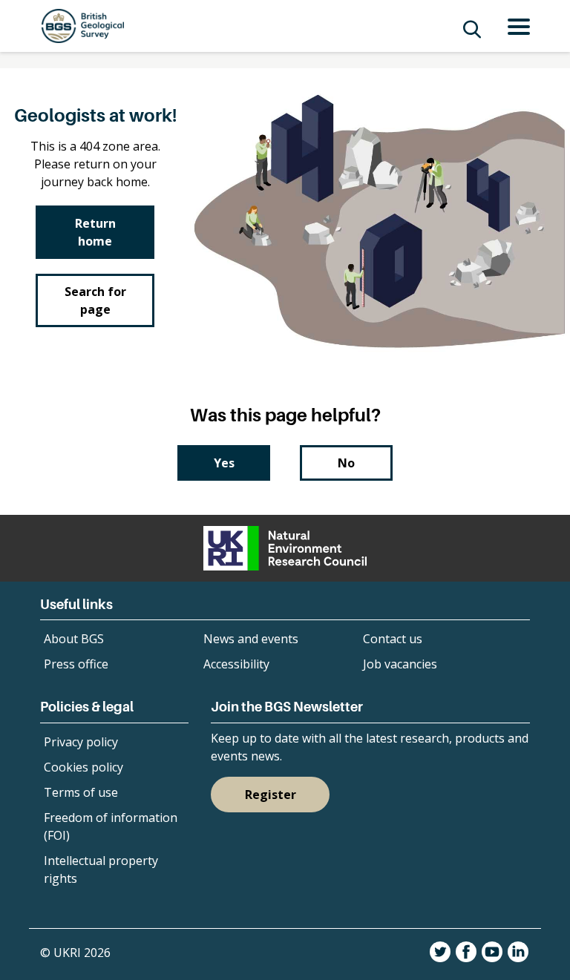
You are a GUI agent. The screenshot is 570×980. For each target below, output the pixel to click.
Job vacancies (400, 664)
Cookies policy (83, 767)
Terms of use (81, 792)
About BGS (74, 639)
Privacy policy (81, 742)
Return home (95, 232)
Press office (76, 664)
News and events (250, 639)
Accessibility (236, 664)
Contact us (392, 639)
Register (270, 794)
